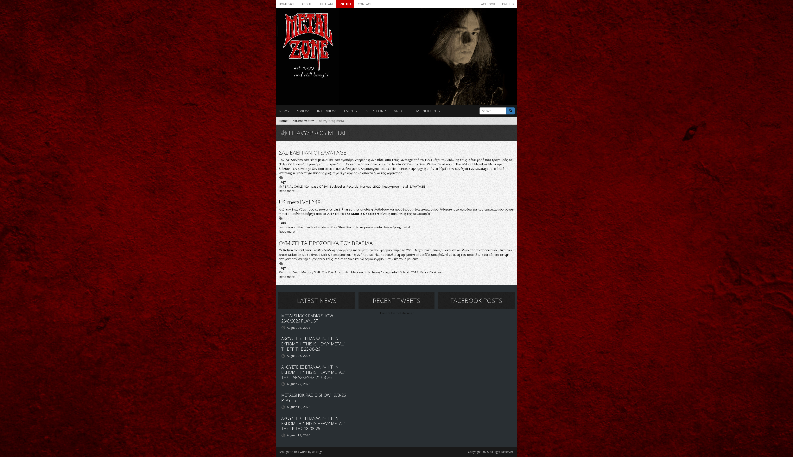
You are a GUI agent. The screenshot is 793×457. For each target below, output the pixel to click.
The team (325, 4)
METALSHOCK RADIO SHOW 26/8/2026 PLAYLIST (307, 318)
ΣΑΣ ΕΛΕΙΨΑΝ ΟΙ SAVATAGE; (313, 152)
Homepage (287, 4)
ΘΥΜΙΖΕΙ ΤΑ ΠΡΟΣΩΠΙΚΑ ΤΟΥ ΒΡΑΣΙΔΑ (326, 243)
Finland (404, 272)
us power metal (371, 227)
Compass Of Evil (316, 186)
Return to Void (289, 272)
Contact (365, 4)
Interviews (327, 110)
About (307, 4)
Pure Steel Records (344, 227)
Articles (402, 110)
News (284, 110)
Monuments (428, 110)
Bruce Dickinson (431, 272)
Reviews (303, 110)
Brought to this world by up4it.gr (300, 452)
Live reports (375, 110)
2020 (377, 186)
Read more (287, 191)
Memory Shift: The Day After (321, 272)
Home (283, 121)
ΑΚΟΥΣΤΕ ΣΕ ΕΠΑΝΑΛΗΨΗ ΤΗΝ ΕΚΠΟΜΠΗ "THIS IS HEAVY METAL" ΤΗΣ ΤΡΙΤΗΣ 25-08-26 (313, 344)
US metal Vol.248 (300, 202)
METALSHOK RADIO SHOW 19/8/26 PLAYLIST (313, 397)
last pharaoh (287, 227)
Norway (365, 186)
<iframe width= (303, 121)
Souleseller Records (344, 186)
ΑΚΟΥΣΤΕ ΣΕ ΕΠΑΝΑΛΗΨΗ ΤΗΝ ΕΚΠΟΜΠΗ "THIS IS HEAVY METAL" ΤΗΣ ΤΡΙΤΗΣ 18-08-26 (313, 423)
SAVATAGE (417, 186)
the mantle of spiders (313, 227)
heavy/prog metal (395, 186)
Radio (345, 3)
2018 (414, 272)
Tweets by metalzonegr (396, 313)
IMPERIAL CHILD (291, 186)
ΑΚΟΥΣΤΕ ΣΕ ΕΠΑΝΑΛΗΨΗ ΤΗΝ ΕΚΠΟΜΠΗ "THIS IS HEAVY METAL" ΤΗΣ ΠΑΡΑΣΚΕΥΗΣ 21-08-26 (313, 372)
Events (350, 110)
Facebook (487, 4)
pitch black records (357, 272)
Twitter (508, 4)
